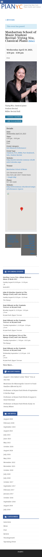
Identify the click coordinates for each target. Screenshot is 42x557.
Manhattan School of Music (17, 169)
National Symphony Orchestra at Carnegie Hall (13, 239)
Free (15, 153)
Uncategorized (9, 538)
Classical (10, 153)
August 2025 (8, 431)
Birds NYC (6, 287)
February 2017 (9, 490)
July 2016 (7, 509)
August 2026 (8, 419)
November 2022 (9, 462)
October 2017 (8, 482)
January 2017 (8, 494)
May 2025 (7, 442)
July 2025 (7, 435)
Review (6, 534)
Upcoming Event (10, 542)
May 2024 (7, 458)
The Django (7, 300)
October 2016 (8, 498)
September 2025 (10, 427)
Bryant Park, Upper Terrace (12, 315)
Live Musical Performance (16, 148)
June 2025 (7, 439)
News (6, 526)
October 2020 (8, 470)
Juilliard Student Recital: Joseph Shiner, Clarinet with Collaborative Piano (29, 242)
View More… (8, 365)
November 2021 (9, 466)
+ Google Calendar (13, 117)
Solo (8, 155)
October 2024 (8, 446)
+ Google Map (11, 177)
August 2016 (8, 505)
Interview (7, 522)
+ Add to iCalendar (13, 121)
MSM (20, 153)
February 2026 (9, 423)
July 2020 (7, 474)
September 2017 (10, 486)
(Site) (31, 41)
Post (5, 530)
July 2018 (7, 478)
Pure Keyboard (28, 153)
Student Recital (16, 155)
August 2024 (8, 450)
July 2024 (7, 454)
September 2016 (10, 502)
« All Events (10, 20)
